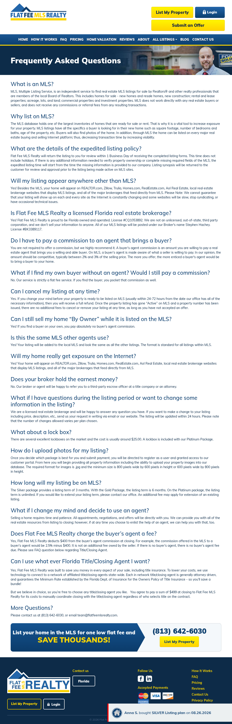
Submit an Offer (188, 25)
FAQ (63, 39)
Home (23, 39)
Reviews (127, 39)
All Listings (163, 39)
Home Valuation (101, 39)
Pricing (77, 39)
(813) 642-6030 (179, 630)
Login (211, 12)
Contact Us (203, 39)
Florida (83, 681)
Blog (184, 39)
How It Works (44, 39)
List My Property (172, 12)
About (144, 39)
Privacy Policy (202, 700)
